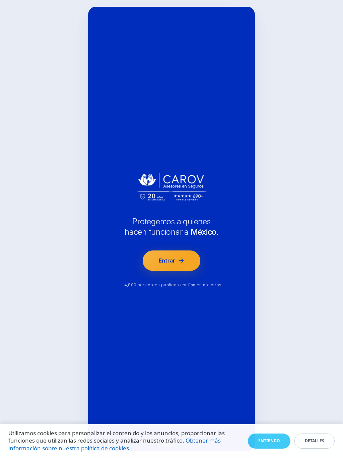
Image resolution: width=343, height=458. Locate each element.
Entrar (171, 260)
